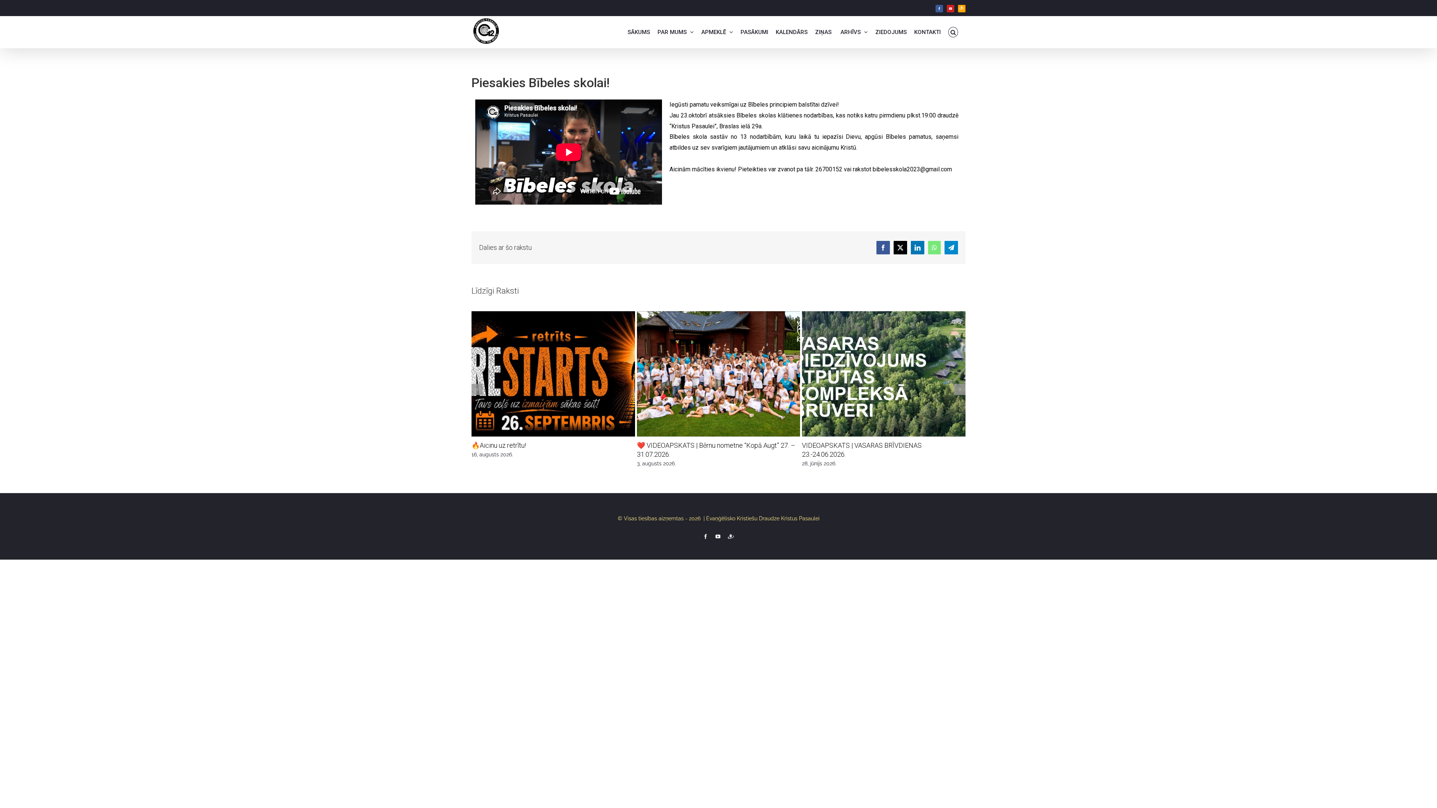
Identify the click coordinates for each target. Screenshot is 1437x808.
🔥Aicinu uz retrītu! (499, 445)
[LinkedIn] (917, 247)
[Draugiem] (961, 8)
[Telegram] (951, 247)
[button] (953, 32)
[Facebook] (939, 8)
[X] (900, 247)
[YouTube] (950, 8)
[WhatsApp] (934, 247)
